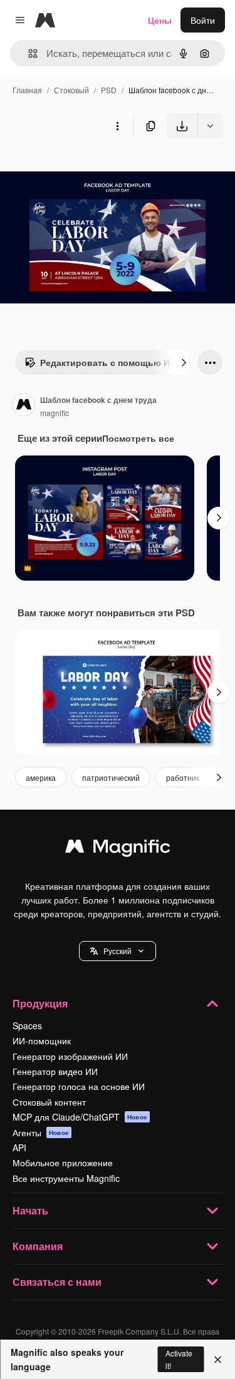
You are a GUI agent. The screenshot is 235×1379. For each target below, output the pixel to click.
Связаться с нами (57, 1282)
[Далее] (183, 362)
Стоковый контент (49, 1102)
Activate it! (178, 1359)
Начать (30, 1210)
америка (41, 777)
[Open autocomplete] (28, 53)
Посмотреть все (138, 438)
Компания (38, 1246)
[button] (117, 951)
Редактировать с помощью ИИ (108, 362)
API (19, 1147)
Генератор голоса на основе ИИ (79, 1086)
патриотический (111, 777)
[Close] (217, 1359)
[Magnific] (117, 849)
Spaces (27, 1025)
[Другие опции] (117, 125)
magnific (54, 412)
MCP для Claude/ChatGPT (80, 1117)
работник (182, 777)
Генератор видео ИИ (55, 1071)
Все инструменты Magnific (66, 1178)
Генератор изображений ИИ (70, 1056)
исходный (84, 167)
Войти (203, 20)
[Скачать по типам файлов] (209, 125)
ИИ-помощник (42, 1040)
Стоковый (71, 89)
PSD (109, 89)
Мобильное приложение (63, 1162)
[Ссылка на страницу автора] (24, 406)
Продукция (40, 1003)
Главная (27, 89)
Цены (160, 20)
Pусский (117, 950)
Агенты (41, 1132)
